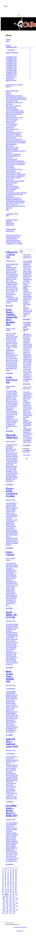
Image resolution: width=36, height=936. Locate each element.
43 (13, 877)
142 (10, 909)
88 (5, 891)
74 (16, 886)
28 (5, 874)
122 (3, 903)
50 (16, 879)
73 (13, 886)
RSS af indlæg (26, 455)
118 (4, 901)
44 (16, 877)
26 (16, 872)
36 (10, 876)
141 (7, 909)
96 (10, 892)
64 (5, 884)
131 (3, 906)
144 (17, 909)
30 (10, 874)
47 (8, 879)
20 (16, 871)
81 (3, 889)
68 (16, 884)
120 (10, 901)
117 (17, 899)
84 (10, 889)
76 (5, 887)
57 (3, 882)
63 (3, 884)
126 (17, 903)
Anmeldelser (27, 450)
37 (13, 876)
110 (10, 898)
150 (7, 913)
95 (8, 892)
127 (4, 904)
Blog (5, 6)
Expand (7, 43)
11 (8, 869)
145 (4, 911)
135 (17, 906)
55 (13, 881)
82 (5, 889)
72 (10, 886)
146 (7, 911)
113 (4, 899)
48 (10, 879)
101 (10, 894)
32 (16, 874)
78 (10, 887)
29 (8, 874)
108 (3, 898)
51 (3, 881)
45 (3, 879)
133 (10, 906)
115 (10, 899)
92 (16, 891)
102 (13, 894)
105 (7, 896)
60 (10, 882)
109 (7, 898)
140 (3, 909)
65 (8, 884)
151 (10, 913)
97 (13, 892)
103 (16, 894)
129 (11, 904)
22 (5, 872)
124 (10, 903)
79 (13, 887)
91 (13, 891)
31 (13, 874)
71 (8, 886)
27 (3, 874)
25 (13, 872)
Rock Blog (26, 452)
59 (8, 882)
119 (7, 901)
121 (14, 901)
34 (5, 876)
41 (8, 877)
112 (16, 898)
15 (3, 871)
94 (5, 892)
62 (16, 882)
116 (14, 899)
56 (16, 881)
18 (10, 871)
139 (14, 908)
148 (14, 911)
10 (5, 869)
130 (14, 904)
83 (8, 889)
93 (3, 892)
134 (13, 906)
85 (13, 889)
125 (13, 903)
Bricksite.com (19, 930)
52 (5, 881)
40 (5, 877)
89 (8, 891)
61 (13, 882)
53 (8, 881)
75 (3, 887)
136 (4, 908)
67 (13, 884)
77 (8, 887)
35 (8, 876)
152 (13, 913)
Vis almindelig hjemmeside (20, 927)
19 (13, 871)
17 (8, 871)
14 (16, 869)
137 (7, 908)
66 (10, 884)
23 (8, 872)
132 (7, 906)
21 (3, 872)
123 (7, 903)
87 (3, 891)
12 (10, 869)
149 (3, 913)
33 (3, 876)
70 (5, 886)
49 (13, 879)
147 (11, 911)
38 (16, 876)
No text (3, 2)
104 (4, 896)
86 (16, 889)
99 (3, 894)
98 (16, 892)
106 (11, 896)
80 (16, 887)
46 (5, 879)
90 (10, 891)
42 (10, 877)
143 (13, 909)
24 (10, 872)
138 (11, 908)
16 (5, 871)
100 (6, 894)
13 (13, 869)
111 (13, 898)
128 (7, 904)
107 (14, 896)
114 (7, 899)
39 (3, 877)
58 (5, 882)
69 (3, 886)
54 (10, 881)
